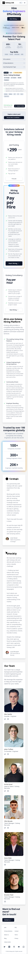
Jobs (5, 927)
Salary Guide (7, 942)
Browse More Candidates (13, 117)
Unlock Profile (20, 106)
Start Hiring (13, 19)
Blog (5, 938)
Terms (16, 934)
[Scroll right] (25, 90)
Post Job (14, 178)
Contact (16, 931)
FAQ (16, 927)
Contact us (7, 920)
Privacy (16, 938)
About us (6, 934)
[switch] (21, 3)
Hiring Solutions (8, 931)
